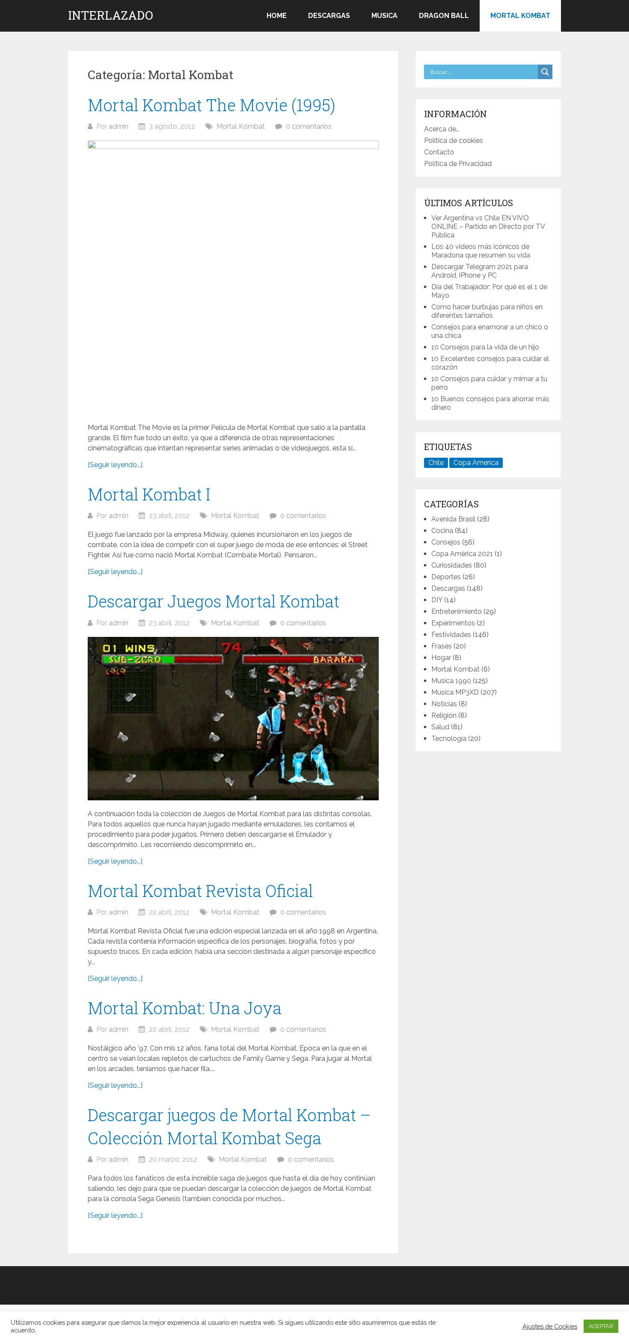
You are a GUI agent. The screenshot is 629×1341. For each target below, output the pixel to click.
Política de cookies (453, 140)
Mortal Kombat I (149, 494)
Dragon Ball (444, 16)
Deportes (446, 577)
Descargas (329, 16)
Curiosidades (451, 565)
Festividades (451, 635)
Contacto (439, 152)
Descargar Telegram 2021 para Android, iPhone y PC (479, 271)
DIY (436, 600)
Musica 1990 (451, 681)
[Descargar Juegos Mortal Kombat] (233, 719)
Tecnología (448, 738)
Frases (441, 646)
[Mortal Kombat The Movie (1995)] (233, 277)
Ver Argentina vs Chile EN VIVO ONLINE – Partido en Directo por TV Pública (488, 226)
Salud (440, 727)
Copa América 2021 (462, 554)
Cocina (442, 531)
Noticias (444, 704)
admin (118, 126)
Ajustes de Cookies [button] (549, 1326)
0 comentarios (309, 126)
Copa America (476, 463)
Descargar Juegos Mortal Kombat (213, 601)
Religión (444, 715)
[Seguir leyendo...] (115, 465)
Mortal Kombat (520, 16)
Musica (384, 16)
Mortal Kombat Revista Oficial (200, 890)
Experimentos (453, 623)
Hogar (441, 658)
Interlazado (110, 15)
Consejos (445, 542)
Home (277, 16)
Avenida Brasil (453, 519)
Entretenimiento (456, 611)
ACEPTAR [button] (601, 1326)
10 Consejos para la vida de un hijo (485, 347)
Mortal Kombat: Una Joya (185, 1007)
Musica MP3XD (455, 692)
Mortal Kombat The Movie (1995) (211, 104)
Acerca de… (441, 129)
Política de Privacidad (458, 164)
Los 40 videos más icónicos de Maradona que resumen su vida (480, 251)
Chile (436, 463)
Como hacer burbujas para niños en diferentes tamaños (487, 311)
